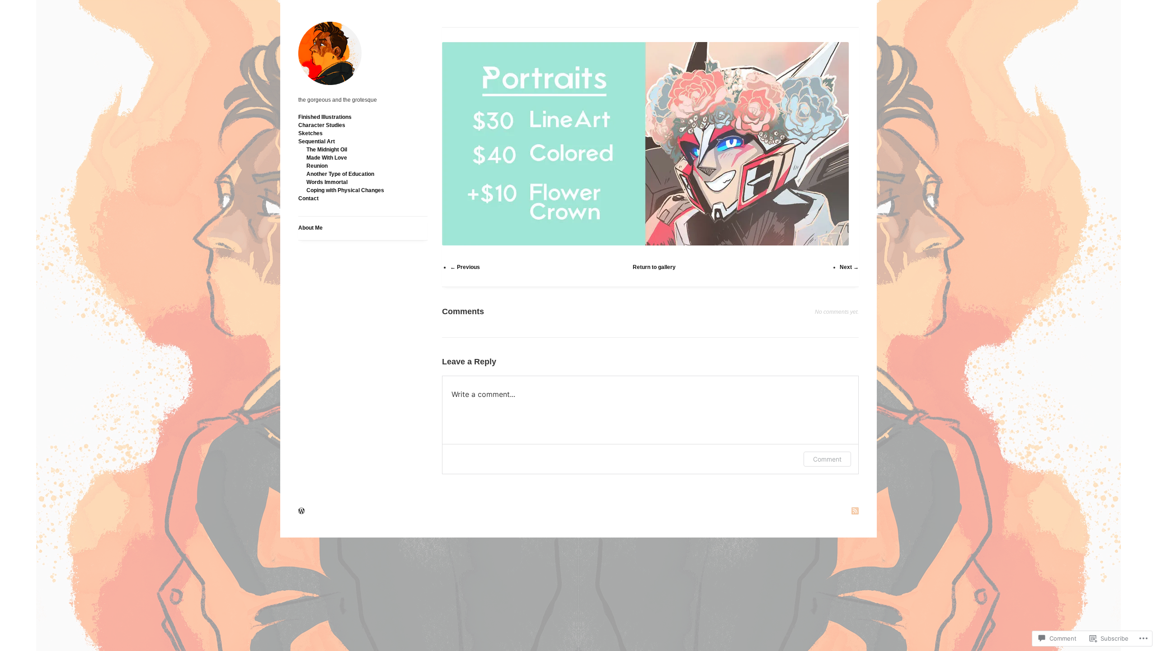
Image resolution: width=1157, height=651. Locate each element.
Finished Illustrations (325, 117)
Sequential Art (316, 141)
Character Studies (321, 125)
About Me (310, 228)
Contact (308, 198)
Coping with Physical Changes (345, 190)
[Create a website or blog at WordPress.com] (301, 512)
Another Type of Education (340, 174)
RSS (855, 511)
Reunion (317, 166)
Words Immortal (327, 182)
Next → (849, 267)
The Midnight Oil (326, 149)
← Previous (465, 267)
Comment (827, 459)
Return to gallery (654, 267)
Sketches (310, 133)
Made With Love (326, 158)
